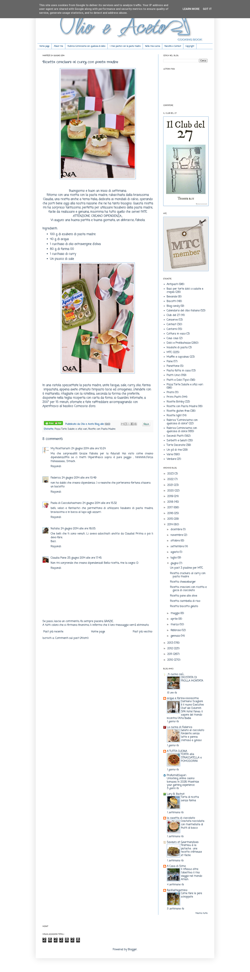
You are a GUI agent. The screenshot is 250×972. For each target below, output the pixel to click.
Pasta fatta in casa (179, 371)
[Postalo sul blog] (125, 424)
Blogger (132, 950)
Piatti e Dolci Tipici (178, 380)
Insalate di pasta (177, 348)
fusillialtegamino (177, 890)
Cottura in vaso (176, 334)
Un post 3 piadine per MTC (186, 568)
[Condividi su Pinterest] (135, 424)
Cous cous (172, 338)
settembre (178, 546)
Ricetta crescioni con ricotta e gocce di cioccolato (188, 588)
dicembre (177, 529)
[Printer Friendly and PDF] (53, 423)
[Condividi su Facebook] (132, 424)
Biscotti (171, 301)
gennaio (176, 636)
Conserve (172, 320)
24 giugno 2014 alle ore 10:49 (79, 478)
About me (58, 46)
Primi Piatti (174, 397)
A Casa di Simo (176, 866)
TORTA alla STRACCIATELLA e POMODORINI (191, 757)
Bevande (172, 297)
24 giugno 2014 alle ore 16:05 (78, 529)
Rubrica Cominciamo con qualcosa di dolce (86, 46)
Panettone (173, 366)
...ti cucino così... (175, 674)
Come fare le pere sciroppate (191, 895)
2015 (170, 519)
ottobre (176, 541)
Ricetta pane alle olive (183, 596)
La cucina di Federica (179, 727)
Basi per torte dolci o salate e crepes (185, 290)
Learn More (191, 9)
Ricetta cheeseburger (183, 582)
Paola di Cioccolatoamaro (66, 503)
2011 (170, 654)
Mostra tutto (201, 913)
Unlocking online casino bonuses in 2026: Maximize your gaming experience (183, 781)
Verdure (171, 459)
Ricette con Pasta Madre (101, 429)
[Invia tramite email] (122, 424)
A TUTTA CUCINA (177, 751)
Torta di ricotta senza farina (190, 798)
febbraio (176, 630)
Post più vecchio (142, 632)
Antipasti (172, 284)
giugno (175, 563)
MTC (169, 352)
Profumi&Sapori (176, 775)
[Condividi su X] (129, 424)
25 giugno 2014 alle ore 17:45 (84, 558)
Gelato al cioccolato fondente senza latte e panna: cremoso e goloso (192, 735)
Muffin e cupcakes (178, 357)
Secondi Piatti (175, 436)
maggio (175, 613)
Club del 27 (173, 315)
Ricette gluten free (178, 411)
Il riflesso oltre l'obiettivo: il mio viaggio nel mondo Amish (191, 874)
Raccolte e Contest (172, 46)
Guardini (123, 398)
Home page (44, 46)
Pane (170, 361)
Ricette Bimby (175, 402)
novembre (177, 535)
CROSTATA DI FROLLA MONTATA (192, 679)
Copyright (190, 46)
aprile (174, 619)
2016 (170, 513)
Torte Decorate (176, 445)
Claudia (48, 199)
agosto (175, 552)
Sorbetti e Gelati (177, 441)
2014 (170, 525)
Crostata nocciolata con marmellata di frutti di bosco (192, 824)
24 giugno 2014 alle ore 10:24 (88, 449)
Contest (171, 324)
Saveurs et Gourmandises (183, 842)
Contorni (172, 329)
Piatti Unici (173, 375)
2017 (170, 508)
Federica (56, 478)
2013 (170, 643)
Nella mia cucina (152, 46)
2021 (170, 485)
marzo (175, 625)
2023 (170, 474)
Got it (207, 9)
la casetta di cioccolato (181, 818)
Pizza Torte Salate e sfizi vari (71, 429)
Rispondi (56, 466)
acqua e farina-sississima (183, 698)
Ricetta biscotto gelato (184, 606)
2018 (170, 502)
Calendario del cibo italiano (183, 311)
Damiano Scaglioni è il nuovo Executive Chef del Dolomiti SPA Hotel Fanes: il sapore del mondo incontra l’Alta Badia (185, 709)
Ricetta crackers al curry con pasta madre (187, 575)
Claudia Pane (58, 558)
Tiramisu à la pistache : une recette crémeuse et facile (191, 850)
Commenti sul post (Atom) (72, 638)
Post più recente (53, 632)
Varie (170, 455)
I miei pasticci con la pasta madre (125, 46)
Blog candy (173, 306)
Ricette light (174, 416)
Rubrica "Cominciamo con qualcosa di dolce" (182, 421)
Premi (170, 392)
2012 (170, 649)
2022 (170, 479)
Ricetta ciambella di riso (185, 601)
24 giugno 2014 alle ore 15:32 (99, 503)
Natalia (55, 529)
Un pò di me (174, 450)
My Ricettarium (60, 449)
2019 (170, 496)
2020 (171, 491)
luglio (174, 558)
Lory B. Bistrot (176, 794)
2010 (170, 660)
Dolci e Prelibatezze (179, 343)
